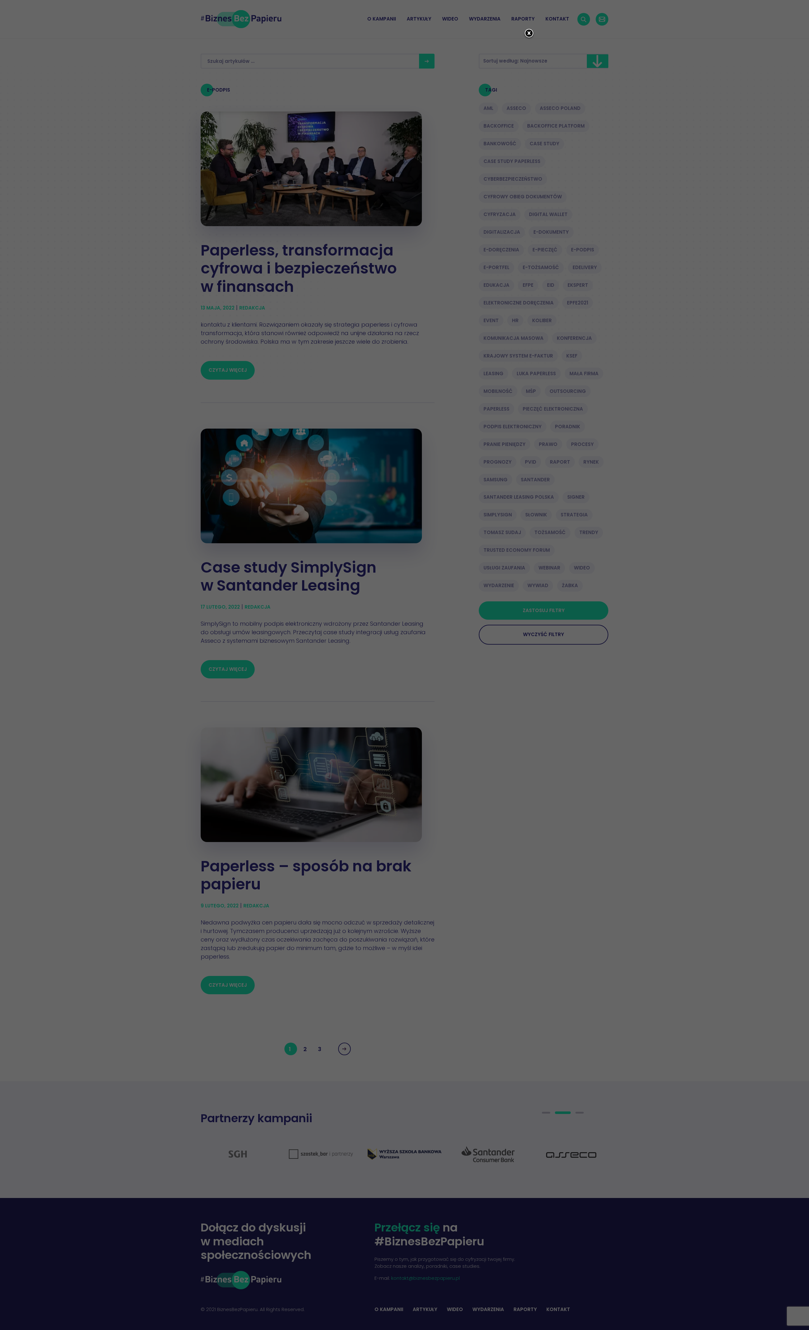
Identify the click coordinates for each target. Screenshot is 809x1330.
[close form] (529, 33)
